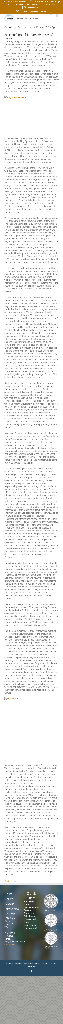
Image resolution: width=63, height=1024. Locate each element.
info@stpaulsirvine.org (38, 11)
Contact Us (9, 944)
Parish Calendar (31, 907)
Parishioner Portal (29, 903)
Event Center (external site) (30, 926)
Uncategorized (10, 881)
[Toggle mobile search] (51, 15)
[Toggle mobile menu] (57, 15)
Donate (27, 910)
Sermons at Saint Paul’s (29, 914)
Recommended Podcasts (31, 920)
